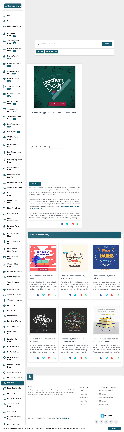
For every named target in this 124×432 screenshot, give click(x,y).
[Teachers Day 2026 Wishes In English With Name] (74, 320)
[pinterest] (106, 422)
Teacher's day (52, 51)
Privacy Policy (84, 397)
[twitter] (101, 422)
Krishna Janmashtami (106, 390)
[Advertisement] (75, 18)
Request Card (84, 401)
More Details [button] (80, 428)
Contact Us (83, 394)
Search (107, 43)
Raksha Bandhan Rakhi (106, 397)
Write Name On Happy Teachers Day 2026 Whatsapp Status (52, 113)
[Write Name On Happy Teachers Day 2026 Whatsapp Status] (54, 87)
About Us (83, 404)
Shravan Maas (103, 404)
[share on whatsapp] (78, 224)
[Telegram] (106, 416)
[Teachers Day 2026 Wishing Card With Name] (43, 320)
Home (41, 51)
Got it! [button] (114, 428)
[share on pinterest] (72, 224)
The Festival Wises (62, 418)
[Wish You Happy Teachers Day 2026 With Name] (74, 257)
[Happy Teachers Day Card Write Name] (43, 257)
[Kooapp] (116, 422)
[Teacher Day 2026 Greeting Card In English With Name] (106, 320)
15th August (103, 394)
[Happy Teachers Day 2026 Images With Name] (106, 257)
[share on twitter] (67, 224)
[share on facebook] (61, 224)
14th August (103, 401)
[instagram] (111, 422)
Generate (35, 183)
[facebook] (97, 422)
